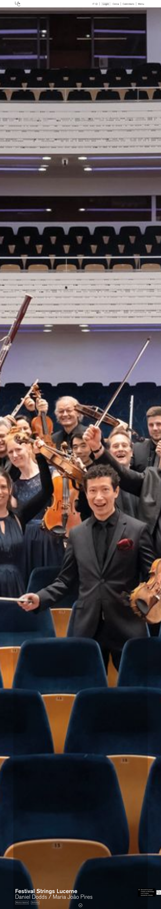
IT (94, 3)
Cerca (116, 3)
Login (106, 3)
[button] (12, 458)
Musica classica (22, 902)
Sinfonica (35, 902)
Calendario (128, 3)
